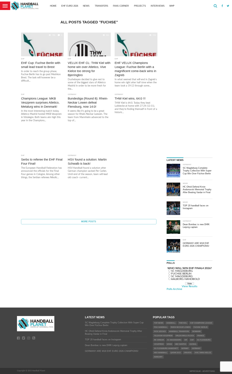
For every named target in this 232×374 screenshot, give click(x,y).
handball (171, 323)
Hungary (158, 357)
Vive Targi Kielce (203, 352)
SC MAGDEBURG (182, 271)
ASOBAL (193, 344)
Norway (185, 348)
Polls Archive (174, 289)
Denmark (196, 331)
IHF (185, 340)
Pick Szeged (160, 331)
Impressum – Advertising (202, 371)
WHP (171, 6)
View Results (189, 286)
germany (196, 348)
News (86, 6)
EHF (192, 340)
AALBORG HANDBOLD (185, 279)
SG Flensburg (204, 340)
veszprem (159, 344)
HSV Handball (160, 352)
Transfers (101, 6)
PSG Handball (160, 327)
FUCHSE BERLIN (181, 273)
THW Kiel (183, 323)
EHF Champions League (201, 323)
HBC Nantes (180, 344)
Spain (169, 344)
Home (53, 6)
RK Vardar (159, 340)
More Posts (88, 221)
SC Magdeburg (174, 340)
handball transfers (179, 331)
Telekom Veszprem (163, 336)
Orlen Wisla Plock (185, 336)
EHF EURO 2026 (69, 6)
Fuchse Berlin (200, 327)
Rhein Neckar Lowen (180, 327)
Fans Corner (121, 6)
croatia (187, 352)
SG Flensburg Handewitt (166, 348)
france (200, 336)
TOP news (158, 323)
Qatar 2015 (176, 352)
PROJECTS (140, 6)
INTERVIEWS (158, 6)
